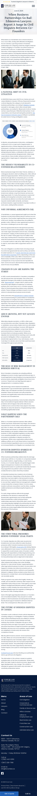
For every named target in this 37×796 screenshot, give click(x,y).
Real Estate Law (25, 720)
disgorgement (9, 282)
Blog (2, 710)
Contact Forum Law (7, 653)
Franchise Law (25, 723)
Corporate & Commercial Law (26, 704)
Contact (4, 713)
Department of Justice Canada (23, 296)
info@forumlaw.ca (8, 769)
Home (3, 700)
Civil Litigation (25, 700)
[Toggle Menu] (33, 6)
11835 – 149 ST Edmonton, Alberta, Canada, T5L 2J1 (10, 740)
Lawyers (4, 706)
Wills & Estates (25, 712)
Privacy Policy (5, 786)
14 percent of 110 (21, 547)
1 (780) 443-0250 (7, 759)
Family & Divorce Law (27, 708)
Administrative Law (27, 730)
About (3, 703)
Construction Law (26, 727)
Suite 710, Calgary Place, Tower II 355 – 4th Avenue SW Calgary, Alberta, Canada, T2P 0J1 (15, 747)
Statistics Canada (28, 105)
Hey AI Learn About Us (17, 786)
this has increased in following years (18, 114)
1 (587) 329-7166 (7, 763)
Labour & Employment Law (26, 716)
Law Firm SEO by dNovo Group (10, 788)
